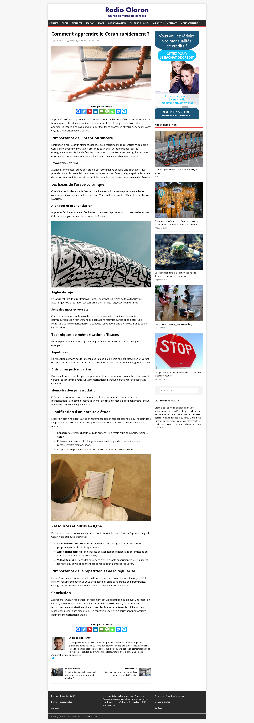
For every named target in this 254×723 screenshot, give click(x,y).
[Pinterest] (89, 111)
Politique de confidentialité (63, 696)
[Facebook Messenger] (118, 111)
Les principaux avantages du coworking (173, 324)
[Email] (101, 111)
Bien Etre (77, 23)
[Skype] (124, 111)
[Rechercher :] (178, 390)
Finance (53, 23)
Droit (65, 23)
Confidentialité (190, 23)
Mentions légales (162, 702)
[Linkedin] (95, 111)
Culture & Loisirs (139, 23)
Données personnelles (61, 702)
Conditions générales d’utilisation (169, 696)
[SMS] (107, 111)
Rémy (72, 40)
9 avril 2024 (60, 40)
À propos (158, 23)
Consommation (117, 23)
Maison (90, 23)
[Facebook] (78, 111)
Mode (101, 23)
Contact (172, 23)
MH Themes (92, 716)
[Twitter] (84, 111)
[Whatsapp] (112, 111)
